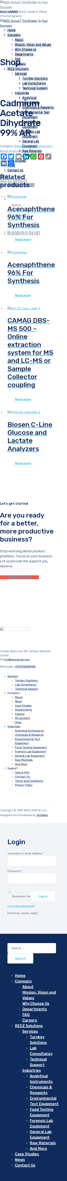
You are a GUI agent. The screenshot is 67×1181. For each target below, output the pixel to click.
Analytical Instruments (29, 730)
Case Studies (16, 161)
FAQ (26, 1014)
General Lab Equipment (30, 756)
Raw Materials (32, 151)
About (19, 40)
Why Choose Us (25, 50)
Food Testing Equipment (31, 747)
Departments (24, 55)
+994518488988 (25, 666)
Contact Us (15, 171)
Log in (43, 896)
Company (14, 35)
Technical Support (26, 689)
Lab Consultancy (34, 84)
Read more (23, 239)
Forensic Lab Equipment (30, 751)
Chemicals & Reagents (29, 735)
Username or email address (25, 853)
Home (20, 975)
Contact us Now (19, 577)
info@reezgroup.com (17, 659)
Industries (22, 93)
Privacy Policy (24, 785)
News (18, 701)
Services (21, 74)
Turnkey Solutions (35, 79)
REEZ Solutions (17, 69)
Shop (18, 722)
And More (21, 764)
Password (14, 871)
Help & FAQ (22, 772)
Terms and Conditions (29, 781)
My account (22, 718)
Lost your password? (21, 906)
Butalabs (42, 815)
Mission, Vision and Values (33, 45)
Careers (20, 714)
